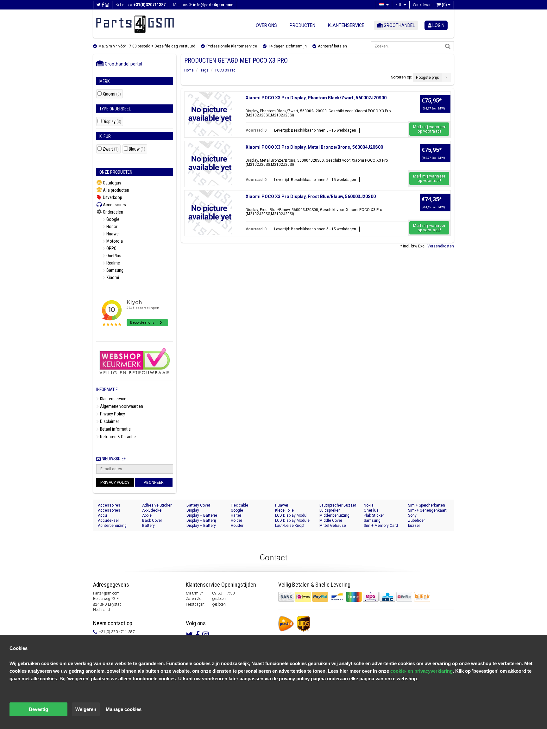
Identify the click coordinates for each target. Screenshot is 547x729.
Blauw (137, 149)
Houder (237, 525)
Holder (236, 520)
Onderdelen (112, 212)
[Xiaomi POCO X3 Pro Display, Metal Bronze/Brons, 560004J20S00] (210, 163)
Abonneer (154, 482)
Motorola (114, 241)
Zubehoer (416, 520)
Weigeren (85, 709)
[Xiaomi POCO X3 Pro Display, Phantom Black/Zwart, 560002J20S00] (210, 114)
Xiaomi (112, 94)
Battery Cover (198, 505)
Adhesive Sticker (157, 505)
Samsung (114, 270)
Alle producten (115, 190)
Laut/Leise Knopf (290, 525)
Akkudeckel (152, 510)
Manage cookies (123, 709)
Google (112, 219)
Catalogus (111, 182)
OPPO (110, 248)
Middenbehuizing (334, 515)
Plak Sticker (374, 515)
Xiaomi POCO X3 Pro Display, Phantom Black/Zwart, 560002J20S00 (316, 97)
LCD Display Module (292, 520)
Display (112, 121)
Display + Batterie (201, 515)
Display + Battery (201, 525)
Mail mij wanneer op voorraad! (429, 129)
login (437, 25)
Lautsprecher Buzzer (337, 505)
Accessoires (114, 204)
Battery (148, 525)
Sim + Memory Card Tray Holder (381, 525)
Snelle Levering (332, 584)
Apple (147, 515)
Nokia (369, 505)
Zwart (111, 149)
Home (188, 70)
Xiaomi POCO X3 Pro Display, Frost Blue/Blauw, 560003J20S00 (311, 196)
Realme (112, 262)
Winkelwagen (430, 4)
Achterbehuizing (112, 525)
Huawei (112, 233)
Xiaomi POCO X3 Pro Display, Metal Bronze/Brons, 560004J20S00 (314, 147)
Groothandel (399, 25)
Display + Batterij (201, 520)
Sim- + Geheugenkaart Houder (427, 510)
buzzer (414, 525)
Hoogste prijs (427, 77)
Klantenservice (346, 25)
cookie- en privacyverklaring (421, 671)
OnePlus (113, 255)
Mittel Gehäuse (332, 525)
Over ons (266, 25)
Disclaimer (109, 421)
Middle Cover (330, 520)
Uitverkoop (112, 197)
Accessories (109, 510)
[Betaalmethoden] (345, 597)
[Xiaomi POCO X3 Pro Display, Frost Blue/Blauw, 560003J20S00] (210, 212)
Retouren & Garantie (117, 436)
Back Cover (152, 520)
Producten (302, 25)
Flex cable (239, 505)
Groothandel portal (122, 63)
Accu (102, 515)
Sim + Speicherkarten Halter (426, 505)
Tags (204, 70)
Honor (111, 226)
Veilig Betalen (294, 584)
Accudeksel (108, 520)
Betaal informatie (115, 429)
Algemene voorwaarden (121, 406)
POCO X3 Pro (225, 70)
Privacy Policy (112, 413)
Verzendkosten (440, 246)
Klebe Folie (284, 510)
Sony (412, 515)
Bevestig (38, 709)
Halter (236, 515)
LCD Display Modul (291, 515)
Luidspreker (329, 510)
